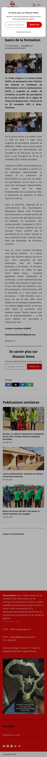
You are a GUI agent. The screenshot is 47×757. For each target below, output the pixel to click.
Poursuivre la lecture (23, 32)
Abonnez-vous (34, 25)
